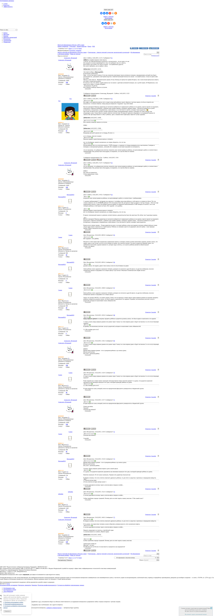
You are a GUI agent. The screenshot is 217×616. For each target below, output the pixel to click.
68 (114, 315)
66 (114, 262)
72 (114, 431)
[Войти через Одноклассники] (115, 13)
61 (111, 58)
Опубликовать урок (9, 588)
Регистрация (108, 18)
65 (114, 235)
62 (111, 98)
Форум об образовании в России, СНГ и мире (71, 45)
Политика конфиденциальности (47, 585)
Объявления (6, 42)
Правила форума (81, 46)
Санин (70, 235)
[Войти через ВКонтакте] (104, 13)
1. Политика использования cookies (13, 602)
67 (114, 288)
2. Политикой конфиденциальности (13, 604)
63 (111, 163)
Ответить (148, 96)
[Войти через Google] (113, 13)
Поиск (89, 46)
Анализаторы (7, 40)
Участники (72, 46)
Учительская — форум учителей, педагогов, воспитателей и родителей (108, 52)
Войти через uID (108, 9)
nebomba (70, 491)
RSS (93, 46)
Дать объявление (8, 591)
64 (111, 194)
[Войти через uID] (101, 13)
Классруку (6, 5)
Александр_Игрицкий (70, 58)
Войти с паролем (108, 16)
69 (114, 341)
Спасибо (153, 96)
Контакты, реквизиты (24, 585)
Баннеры (34, 585)
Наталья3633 (70, 194)
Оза (70, 98)
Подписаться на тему (155, 55)
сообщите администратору (54, 607)
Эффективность (8, 6)
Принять (7, 611)
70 (114, 372)
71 (114, 400)
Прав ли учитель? (75, 54)
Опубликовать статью (9, 589)
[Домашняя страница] (99, 160)
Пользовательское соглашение (8, 585)
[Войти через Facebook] (107, 13)
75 (114, 517)
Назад (70, 48)
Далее (80, 48)
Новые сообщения (63, 46)
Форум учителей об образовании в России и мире (72, 52)
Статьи (5, 3)
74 (114, 491)
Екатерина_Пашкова (75, 50)
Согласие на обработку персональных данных (70, 585)
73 (114, 459)
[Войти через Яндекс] (110, 13)
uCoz (8, 583)
